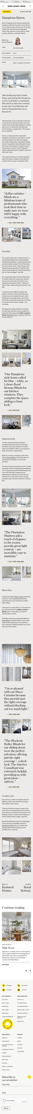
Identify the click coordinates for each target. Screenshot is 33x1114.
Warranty (4, 1038)
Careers (4, 1053)
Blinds (19, 1041)
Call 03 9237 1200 (26, 11)
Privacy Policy (6, 1070)
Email (15, 63)
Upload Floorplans (22, 1013)
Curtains (19, 1038)
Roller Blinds (6, 620)
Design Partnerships (7, 1016)
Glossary (4, 1063)
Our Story (5, 999)
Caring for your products (21, 1017)
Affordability (6, 1041)
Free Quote (7, 11)
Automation (20, 1051)
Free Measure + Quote (23, 1010)
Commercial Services (8, 1049)
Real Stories (5, 1010)
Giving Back (5, 1013)
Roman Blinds (11, 458)
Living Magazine (6, 1056)
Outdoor (19, 1048)
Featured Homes (18, 48)
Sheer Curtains (19, 597)
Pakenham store (12, 315)
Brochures (5, 1059)
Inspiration (5, 1006)
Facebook (20, 63)
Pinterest (27, 63)
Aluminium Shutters (8, 825)
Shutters (19, 1044)
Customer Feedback (22, 1006)
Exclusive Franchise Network (7, 1045)
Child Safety (20, 1021)
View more (5, 964)
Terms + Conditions (7, 1066)
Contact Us (20, 999)
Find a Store (5, 1003)
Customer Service (22, 1003)
